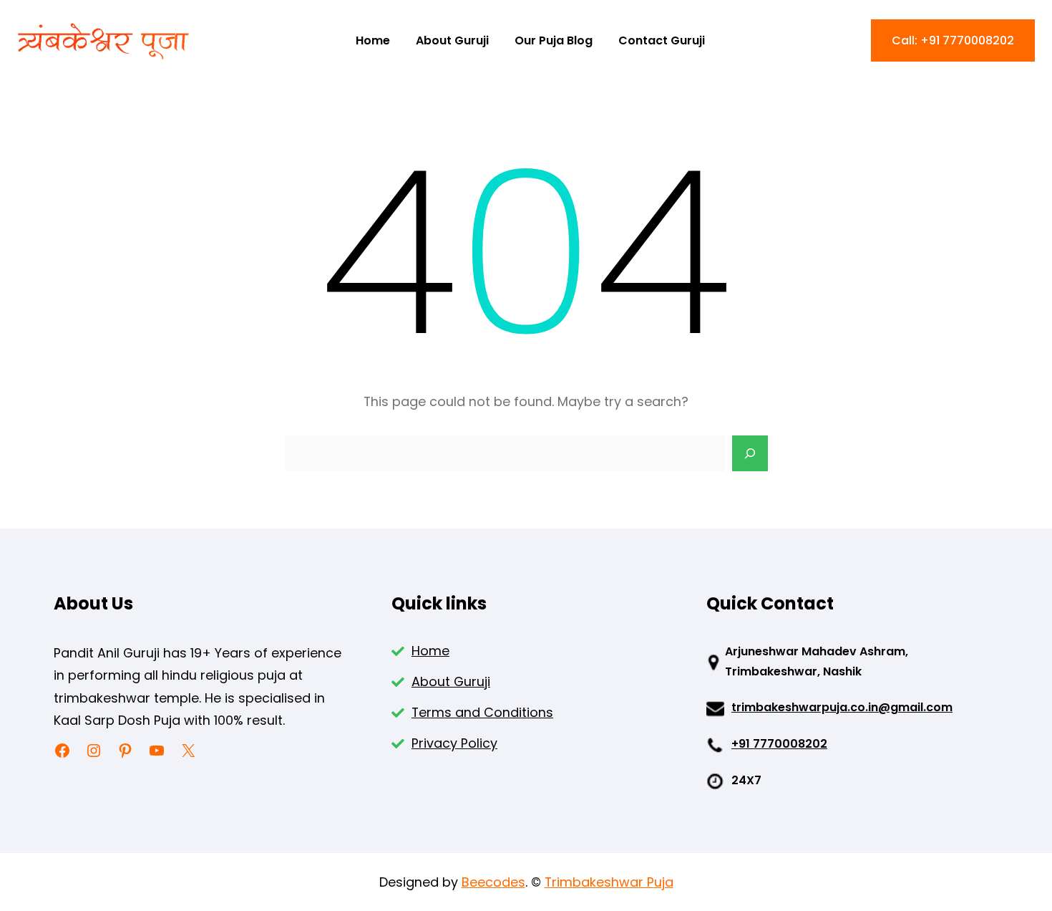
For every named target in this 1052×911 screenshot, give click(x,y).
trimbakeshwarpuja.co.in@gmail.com (842, 707)
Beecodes (493, 882)
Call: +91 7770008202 (953, 40)
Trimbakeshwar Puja (609, 882)
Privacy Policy (454, 743)
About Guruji (450, 681)
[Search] (750, 453)
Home (430, 651)
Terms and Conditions (482, 712)
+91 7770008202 (779, 744)
